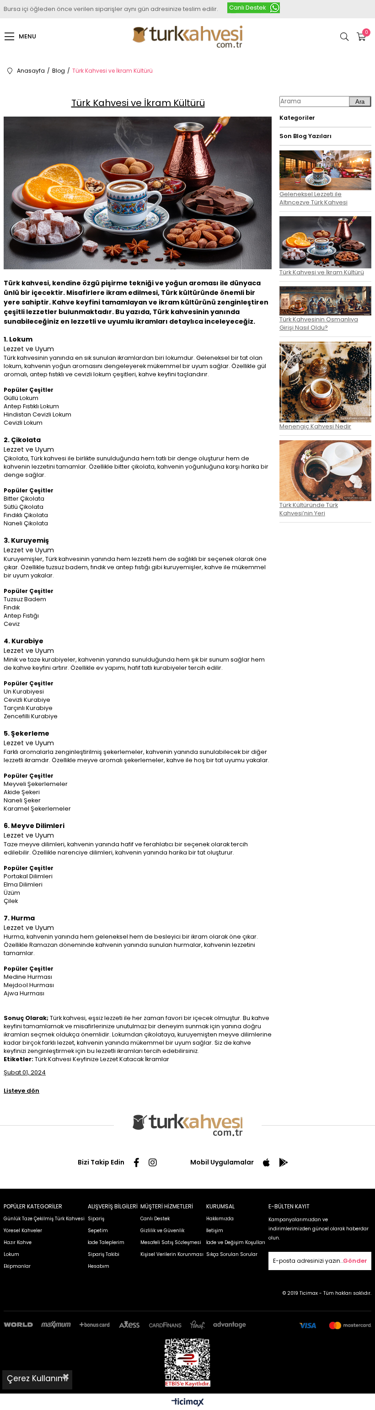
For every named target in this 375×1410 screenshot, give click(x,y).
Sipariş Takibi (103, 1254)
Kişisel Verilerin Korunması (172, 1254)
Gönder (355, 1260)
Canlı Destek (247, 7)
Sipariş (96, 1218)
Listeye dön (21, 1090)
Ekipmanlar (17, 1266)
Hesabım (98, 1266)
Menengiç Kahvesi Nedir (315, 426)
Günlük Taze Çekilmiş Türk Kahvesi (44, 1218)
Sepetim (98, 1230)
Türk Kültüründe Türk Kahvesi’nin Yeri (308, 509)
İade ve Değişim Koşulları (235, 1242)
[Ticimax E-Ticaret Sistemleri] (187, 1403)
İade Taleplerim (106, 1242)
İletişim (214, 1230)
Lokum (11, 1254)
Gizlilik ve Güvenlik (162, 1230)
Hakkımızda (220, 1218)
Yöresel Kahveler (23, 1230)
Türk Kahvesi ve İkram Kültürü (321, 272)
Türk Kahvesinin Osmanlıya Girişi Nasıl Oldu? (318, 323)
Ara (359, 101)
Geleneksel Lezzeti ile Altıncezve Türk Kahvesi (313, 198)
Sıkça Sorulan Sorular (231, 1254)
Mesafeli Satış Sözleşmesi (170, 1242)
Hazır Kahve (18, 1242)
